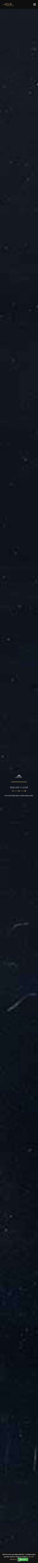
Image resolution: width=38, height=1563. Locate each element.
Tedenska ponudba (19, 787)
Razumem (23, 1559)
